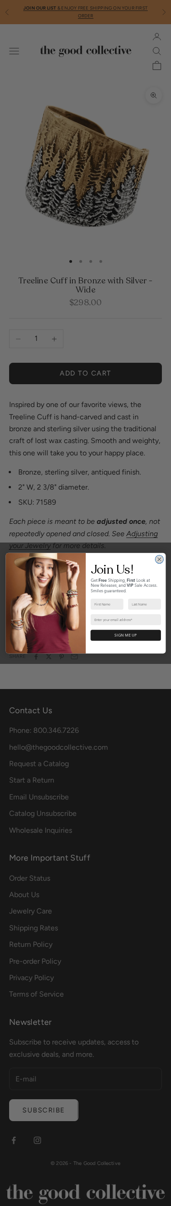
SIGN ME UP (125, 635)
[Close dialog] (159, 559)
